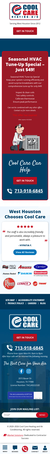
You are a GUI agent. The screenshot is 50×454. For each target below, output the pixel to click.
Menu (5, 451)
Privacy (36, 398)
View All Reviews (25, 252)
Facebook (21, 371)
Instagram (29, 371)
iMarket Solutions (15, 435)
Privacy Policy (18, 396)
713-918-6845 (25, 449)
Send (42, 415)
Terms (40, 398)
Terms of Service (26, 396)
